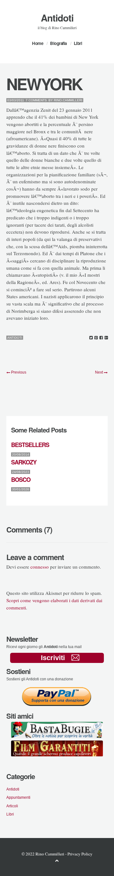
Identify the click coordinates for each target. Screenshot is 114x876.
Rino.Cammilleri (68, 100)
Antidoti (57, 17)
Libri (78, 43)
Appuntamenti (18, 797)
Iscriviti (53, 658)
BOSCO (20, 479)
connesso (39, 567)
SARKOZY (23, 462)
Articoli (12, 806)
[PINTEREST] (96, 338)
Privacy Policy (79, 854)
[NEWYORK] (91, 338)
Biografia (58, 43)
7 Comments (36, 100)
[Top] (57, 860)
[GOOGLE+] (106, 338)
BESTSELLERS (30, 444)
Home (37, 43)
